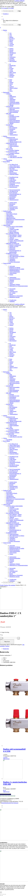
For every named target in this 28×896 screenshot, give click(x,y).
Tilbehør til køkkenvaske (15, 421)
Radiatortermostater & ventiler (16, 548)
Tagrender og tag (13, 487)
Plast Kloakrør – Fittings (15, 516)
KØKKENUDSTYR (11, 422)
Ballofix (11, 316)
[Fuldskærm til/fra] (2, 894)
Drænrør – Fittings (13, 518)
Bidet (10, 374)
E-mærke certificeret (19, 0)
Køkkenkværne (13, 424)
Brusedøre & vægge (14, 395)
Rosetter (11, 484)
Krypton (11, 347)
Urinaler (11, 410)
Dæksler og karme (13, 525)
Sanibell (11, 362)
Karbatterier (12, 408)
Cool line (11, 323)
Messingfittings (13, 452)
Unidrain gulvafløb (14, 508)
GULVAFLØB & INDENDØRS (14, 506)
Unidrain (11, 366)
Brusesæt (11, 394)
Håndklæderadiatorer (14, 401)
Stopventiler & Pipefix (14, 462)
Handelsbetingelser (6, 803)
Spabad (11, 412)
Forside (2, 585)
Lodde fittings (12, 459)
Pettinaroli (11, 354)
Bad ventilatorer (13, 407)
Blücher (11, 319)
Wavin (11, 370)
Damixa (11, 325)
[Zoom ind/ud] (0, 894)
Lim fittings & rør (13, 470)
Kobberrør (11, 458)
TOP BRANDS (10, 434)
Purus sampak (12, 510)
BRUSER (8, 393)
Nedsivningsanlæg (13, 534)
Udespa (5, 438)
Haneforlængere (13, 466)
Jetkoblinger (12, 540)
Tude (10, 427)
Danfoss (11, 328)
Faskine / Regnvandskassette (16, 520)
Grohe (10, 335)
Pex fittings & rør (13, 444)
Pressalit (11, 356)
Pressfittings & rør (13, 456)
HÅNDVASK (9, 386)
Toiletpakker (12, 379)
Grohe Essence (13, 435)
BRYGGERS (9, 428)
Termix (11, 363)
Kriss (10, 346)
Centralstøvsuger (13, 571)
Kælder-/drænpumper (14, 541)
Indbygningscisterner (14, 383)
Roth (10, 360)
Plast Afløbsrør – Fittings (15, 514)
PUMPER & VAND (11, 533)
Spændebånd (12, 476)
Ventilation (12, 581)
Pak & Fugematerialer (14, 469)
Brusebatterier (12, 397)
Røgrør (11, 573)
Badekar (11, 405)
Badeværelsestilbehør (14, 400)
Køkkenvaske (12, 419)
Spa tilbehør (9, 439)
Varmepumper (12, 557)
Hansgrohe (12, 339)
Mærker (5, 309)
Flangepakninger (13, 486)
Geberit (11, 333)
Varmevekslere (13, 552)
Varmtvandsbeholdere (14, 551)
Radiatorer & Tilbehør (14, 547)
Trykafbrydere (12, 579)
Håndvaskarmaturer (14, 390)
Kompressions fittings (14, 446)
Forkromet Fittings (13, 453)
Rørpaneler (12, 477)
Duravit (11, 330)
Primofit (11, 451)
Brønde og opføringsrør (15, 524)
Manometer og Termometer (16, 575)
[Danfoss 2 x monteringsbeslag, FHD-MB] (13, 778)
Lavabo (11, 350)
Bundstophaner (10, 500)
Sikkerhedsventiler (10, 497)
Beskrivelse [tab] (6, 648)
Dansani (11, 329)
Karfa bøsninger (13, 472)
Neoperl (11, 353)
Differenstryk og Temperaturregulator (15, 499)
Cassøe (11, 322)
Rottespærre (12, 528)
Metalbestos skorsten (14, 576)
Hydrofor (11, 561)
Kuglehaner (12, 460)
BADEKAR (9, 404)
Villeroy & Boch (13, 367)
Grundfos (11, 338)
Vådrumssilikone (13, 414)
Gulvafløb (11, 507)
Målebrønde (12, 527)
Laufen (11, 349)
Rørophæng (12, 483)
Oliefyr (11, 562)
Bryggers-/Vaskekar (14, 429)
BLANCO (12, 318)
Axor (10, 315)
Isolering (11, 569)
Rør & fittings (6, 441)
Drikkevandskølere (14, 425)
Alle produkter (11, 585)
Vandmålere (12, 489)
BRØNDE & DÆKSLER (12, 523)
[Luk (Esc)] (5, 894)
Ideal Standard (12, 340)
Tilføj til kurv (7, 641)
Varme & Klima (7, 542)
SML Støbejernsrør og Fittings (16, 535)
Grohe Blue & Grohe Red (15, 436)
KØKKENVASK (10, 417)
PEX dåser (12, 448)
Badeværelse (6, 371)
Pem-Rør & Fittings (14, 465)
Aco (10, 312)
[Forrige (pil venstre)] (0, 895)
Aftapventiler (9, 494)
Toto (10, 364)
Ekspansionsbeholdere (14, 558)
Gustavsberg (12, 336)
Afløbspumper (12, 411)
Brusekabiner (12, 398)
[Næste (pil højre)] (2, 895)
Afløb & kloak (6, 504)
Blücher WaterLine (14, 511)
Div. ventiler (12, 572)
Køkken (5, 415)
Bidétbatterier (12, 376)
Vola (10, 369)
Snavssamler (9, 503)
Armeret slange (13, 482)
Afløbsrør (11, 517)
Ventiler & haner (7, 490)
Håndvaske (12, 388)
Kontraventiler (9, 501)
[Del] (3, 894)
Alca (10, 314)
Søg (12, 6)
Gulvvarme (12, 545)
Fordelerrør (12, 463)
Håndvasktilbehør (13, 391)
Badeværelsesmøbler (14, 387)
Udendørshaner (10, 496)
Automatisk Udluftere (14, 564)
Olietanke (11, 559)
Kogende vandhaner (14, 432)
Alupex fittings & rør (14, 445)
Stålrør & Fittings (13, 449)
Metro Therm (12, 352)
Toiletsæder (12, 380)
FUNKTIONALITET (11, 431)
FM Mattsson (12, 332)
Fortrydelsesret (14, 803)
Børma (11, 321)
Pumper (11, 554)
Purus (10, 359)
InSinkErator (12, 345)
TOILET (8, 373)
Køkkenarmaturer (13, 418)
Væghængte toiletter (14, 381)
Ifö (10, 343)
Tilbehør (11, 384)
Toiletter (11, 377)
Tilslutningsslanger (14, 479)
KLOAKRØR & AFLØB (12, 513)
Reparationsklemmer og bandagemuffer (15, 474)
